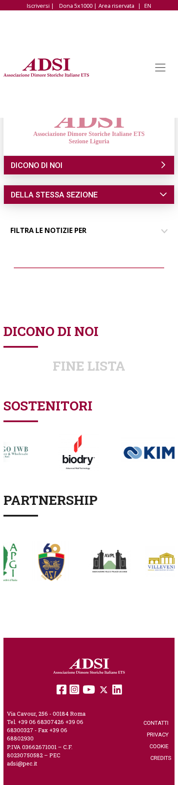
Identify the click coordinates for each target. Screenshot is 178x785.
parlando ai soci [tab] (45, 291)
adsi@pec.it (22, 763)
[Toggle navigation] (160, 67)
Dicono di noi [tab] (37, 165)
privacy (159, 734)
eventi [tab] (148, 276)
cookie (160, 746)
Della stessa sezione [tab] (54, 194)
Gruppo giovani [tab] (134, 291)
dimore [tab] (31, 276)
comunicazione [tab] (90, 276)
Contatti (157, 723)
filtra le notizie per (48, 230)
